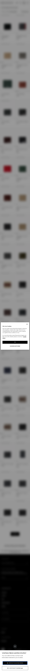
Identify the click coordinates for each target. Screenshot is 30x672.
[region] (15, 336)
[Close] (15, 646)
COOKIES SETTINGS (15, 346)
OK (15, 342)
